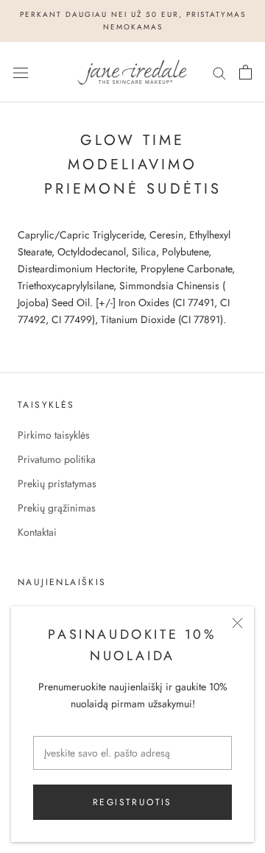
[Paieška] (219, 72)
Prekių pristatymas (57, 483)
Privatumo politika (57, 459)
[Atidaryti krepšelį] (245, 72)
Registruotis (132, 802)
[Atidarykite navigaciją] (20, 72)
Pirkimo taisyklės (54, 435)
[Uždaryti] (237, 623)
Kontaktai (37, 532)
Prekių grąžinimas (57, 507)
